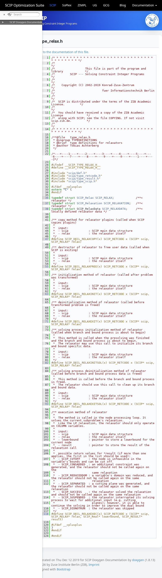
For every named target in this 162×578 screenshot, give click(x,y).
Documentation (143, 5)
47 (44, 239)
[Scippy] (152, 20)
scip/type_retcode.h (84, 175)
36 (44, 197)
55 (44, 266)
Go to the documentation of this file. (63, 52)
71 (44, 321)
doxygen (138, 560)
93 (44, 403)
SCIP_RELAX (103, 197)
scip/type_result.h (83, 178)
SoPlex (66, 5)
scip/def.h (76, 173)
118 (44, 513)
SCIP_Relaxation (89, 203)
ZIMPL (82, 5)
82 (44, 362)
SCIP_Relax (85, 197)
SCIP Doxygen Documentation (27, 22)
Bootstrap (63, 569)
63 (44, 294)
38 (44, 208)
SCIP (53, 5)
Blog (123, 5)
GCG (106, 5)
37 (44, 203)
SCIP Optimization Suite (24, 5)
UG (95, 5)
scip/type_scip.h (81, 181)
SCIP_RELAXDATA (114, 208)
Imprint (94, 565)
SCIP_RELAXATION (116, 203)
